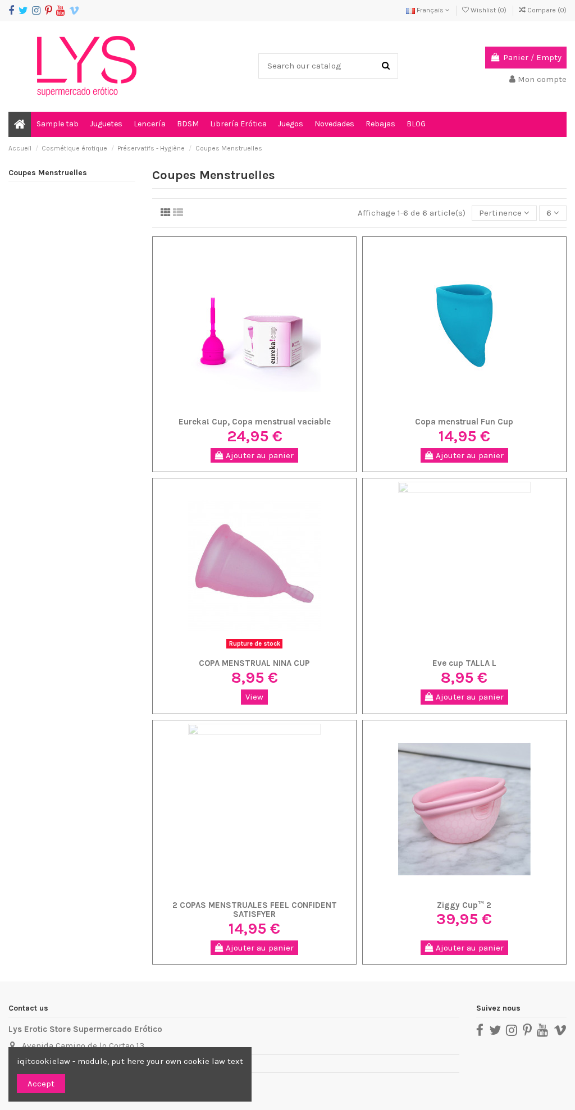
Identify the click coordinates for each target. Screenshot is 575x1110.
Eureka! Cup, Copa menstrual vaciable (255, 422)
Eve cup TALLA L (464, 663)
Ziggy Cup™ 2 (464, 905)
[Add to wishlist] (237, 407)
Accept (41, 1084)
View (254, 697)
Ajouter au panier (258, 455)
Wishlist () (488, 10)
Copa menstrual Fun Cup (464, 422)
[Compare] (254, 407)
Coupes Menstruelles (47, 172)
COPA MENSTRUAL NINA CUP (254, 663)
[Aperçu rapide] (271, 407)
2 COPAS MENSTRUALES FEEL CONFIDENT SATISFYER (254, 910)
